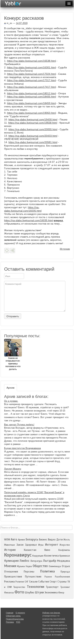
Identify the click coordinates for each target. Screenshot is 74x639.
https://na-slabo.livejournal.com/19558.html (32, 122)
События (43, 581)
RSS (18, 622)
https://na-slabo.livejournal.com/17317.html (31, 80)
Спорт (53, 581)
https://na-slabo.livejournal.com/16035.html (28, 220)
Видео (52, 539)
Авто (14, 539)
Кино (47, 550)
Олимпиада (55, 566)
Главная (9, 613)
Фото (19, 592)
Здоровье (31, 544)
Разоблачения (62, 576)
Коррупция (37, 555)
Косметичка (51, 555)
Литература (36, 561)
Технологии (35, 587)
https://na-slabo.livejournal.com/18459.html (31, 103)
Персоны (29, 571)
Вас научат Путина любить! (19, 424)
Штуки (39, 592)
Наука (29, 566)
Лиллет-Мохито (12, 468)
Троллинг (65, 587)
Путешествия (33, 576)
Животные (9, 544)
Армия (21, 539)
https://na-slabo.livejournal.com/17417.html (31, 87)
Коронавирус (18, 555)
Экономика (51, 592)
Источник (65, 249)
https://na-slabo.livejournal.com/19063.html (31, 112)
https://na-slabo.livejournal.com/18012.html (31, 93)
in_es (9, 23)
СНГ (26, 581)
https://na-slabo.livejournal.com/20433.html (32, 135)
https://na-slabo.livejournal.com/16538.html (31, 60)
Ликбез (24, 561)
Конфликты (64, 550)
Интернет (51, 545)
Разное (48, 576)
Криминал (64, 555)
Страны (62, 581)
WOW (7, 539)
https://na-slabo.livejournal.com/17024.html (31, 73)
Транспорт (52, 587)
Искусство (65, 544)
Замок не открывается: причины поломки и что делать (12, 354)
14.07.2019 (21, 23)
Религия (19, 581)
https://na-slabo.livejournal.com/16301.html (31, 67)
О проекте (20, 613)
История (10, 550)
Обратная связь (13, 616)
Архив (10, 387)
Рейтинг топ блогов (51, 613)
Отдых (66, 566)
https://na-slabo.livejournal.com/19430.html (32, 119)
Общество (40, 566)
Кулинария (11, 561)
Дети (59, 539)
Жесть (66, 539)
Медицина (63, 560)
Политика (47, 571)
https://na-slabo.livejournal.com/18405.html (31, 96)
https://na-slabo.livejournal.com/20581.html (32, 142)
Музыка (21, 566)
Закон (20, 544)
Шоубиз (29, 592)
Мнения (10, 566)
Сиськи (33, 581)
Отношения (11, 571)
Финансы (9, 592)
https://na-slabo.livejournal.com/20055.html (32, 129)
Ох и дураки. (11, 401)
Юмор (61, 592)
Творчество (19, 587)
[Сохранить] (6, 250)
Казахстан (30, 550)
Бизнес (43, 539)
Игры (40, 544)
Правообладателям (15, 619)
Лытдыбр (49, 561)
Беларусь (32, 539)
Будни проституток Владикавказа (22, 448)
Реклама (9, 581)
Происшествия (13, 576)
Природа (65, 571)
